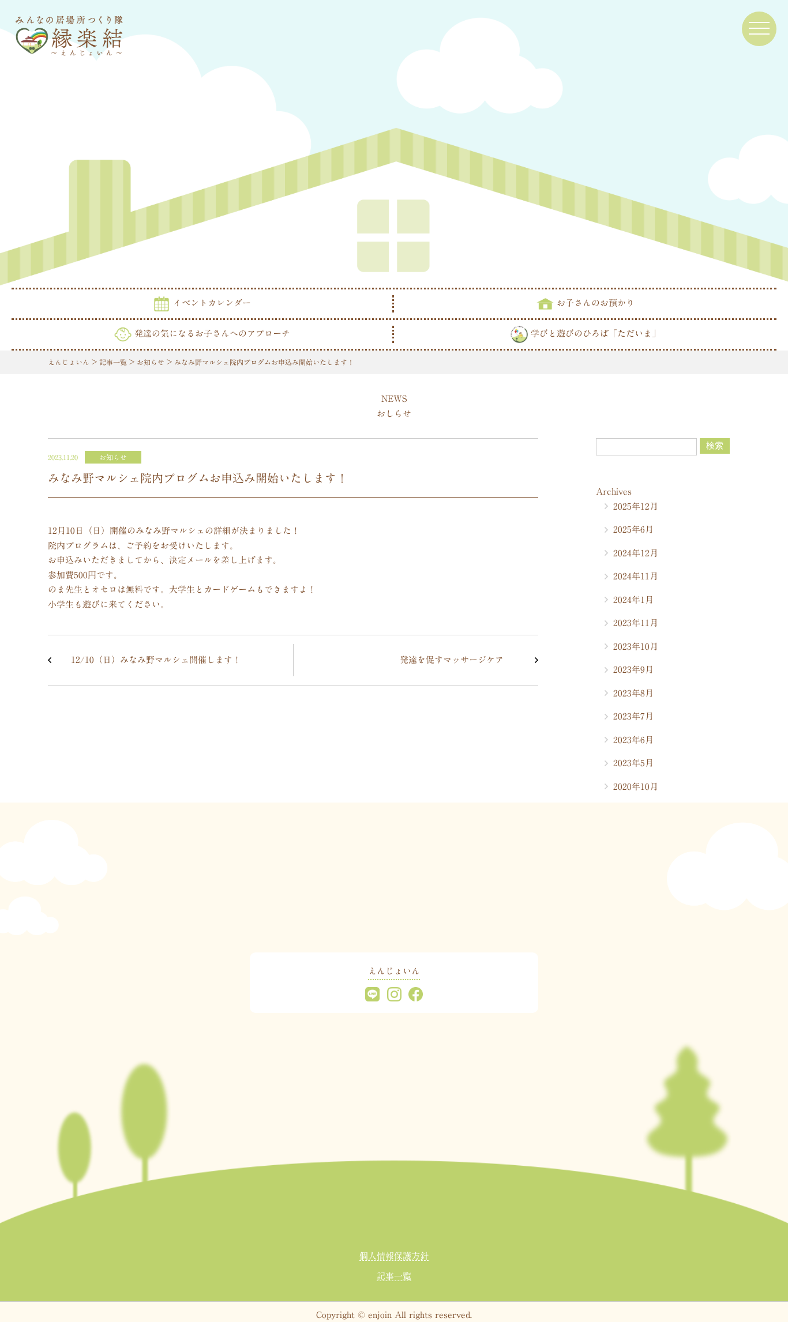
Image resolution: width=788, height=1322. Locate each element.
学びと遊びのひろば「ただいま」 (594, 333)
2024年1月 (633, 600)
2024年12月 (635, 553)
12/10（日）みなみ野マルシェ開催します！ (156, 660)
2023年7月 (633, 716)
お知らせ (113, 457)
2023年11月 (635, 623)
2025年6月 (633, 529)
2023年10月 (635, 646)
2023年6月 (633, 740)
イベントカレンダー (210, 302)
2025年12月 (635, 506)
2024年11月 (635, 576)
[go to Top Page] (69, 33)
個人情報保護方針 (394, 1256)
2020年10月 (635, 786)
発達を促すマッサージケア (452, 660)
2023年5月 (633, 763)
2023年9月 (633, 669)
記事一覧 (394, 1276)
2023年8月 (633, 693)
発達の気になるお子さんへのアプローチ (211, 333)
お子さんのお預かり (594, 302)
